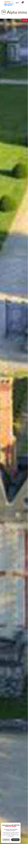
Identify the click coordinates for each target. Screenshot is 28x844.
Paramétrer (6, 839)
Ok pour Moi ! (15, 839)
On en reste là (15, 824)
